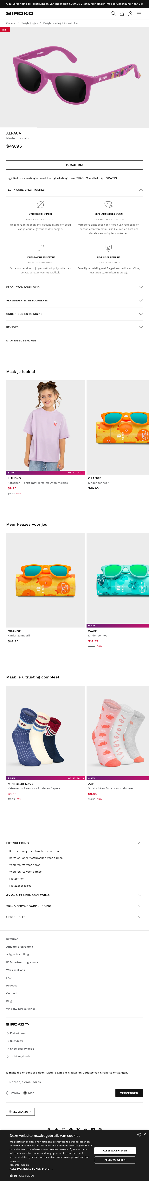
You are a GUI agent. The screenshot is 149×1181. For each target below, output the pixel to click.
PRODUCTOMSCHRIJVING (23, 287)
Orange (94, 478)
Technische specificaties (25, 189)
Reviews (12, 327)
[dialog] (74, 1155)
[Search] (113, 13)
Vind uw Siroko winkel (21, 1008)
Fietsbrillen (16, 878)
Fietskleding (17, 843)
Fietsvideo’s (17, 1033)
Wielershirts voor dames (25, 871)
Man (31, 1093)
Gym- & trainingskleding (28, 895)
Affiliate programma (19, 946)
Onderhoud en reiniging (24, 313)
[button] (51, 1169)
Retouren (12, 938)
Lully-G (14, 478)
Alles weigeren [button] (115, 1160)
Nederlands (20, 1111)
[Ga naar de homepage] (19, 13)
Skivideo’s (16, 1040)
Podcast (11, 985)
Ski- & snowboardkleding (28, 906)
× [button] (144, 1134)
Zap (91, 784)
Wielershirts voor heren (25, 864)
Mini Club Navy (20, 784)
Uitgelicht (15, 917)
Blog (9, 1001)
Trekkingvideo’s (20, 1056)
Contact (11, 993)
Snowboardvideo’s (22, 1048)
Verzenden (129, 1093)
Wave (92, 631)
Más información (19, 1164)
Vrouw (15, 1093)
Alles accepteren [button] (115, 1150)
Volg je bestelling (17, 954)
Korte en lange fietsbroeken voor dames (35, 857)
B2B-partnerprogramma (22, 962)
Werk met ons (15, 970)
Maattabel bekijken (21, 340)
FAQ (8, 977)
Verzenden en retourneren (27, 300)
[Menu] (139, 13)
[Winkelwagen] (122, 13)
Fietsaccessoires (20, 885)
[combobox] (139, 1134)
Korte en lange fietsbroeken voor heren (35, 851)
